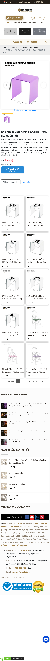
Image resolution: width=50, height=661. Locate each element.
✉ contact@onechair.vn (23, 2)
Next (35, 381)
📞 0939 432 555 (40, 2)
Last (41, 381)
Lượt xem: (5, 164)
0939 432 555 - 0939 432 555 (26, 42)
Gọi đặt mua (12, 169)
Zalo (38, 18)
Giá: (2, 160)
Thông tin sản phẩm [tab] (10, 182)
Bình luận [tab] (26, 182)
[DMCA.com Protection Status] (38, 582)
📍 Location (8, 2)
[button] (6, 85)
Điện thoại (15, 18)
